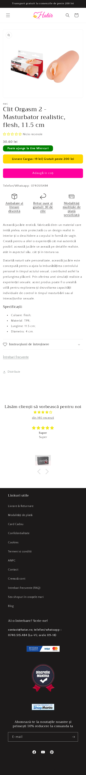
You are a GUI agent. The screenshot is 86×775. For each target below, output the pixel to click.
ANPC (11, 560)
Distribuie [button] (14, 371)
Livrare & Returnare (20, 506)
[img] (43, 412)
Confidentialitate (18, 533)
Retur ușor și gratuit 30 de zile (43, 207)
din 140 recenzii (43, 417)
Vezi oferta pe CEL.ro (65, 769)
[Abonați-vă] (73, 737)
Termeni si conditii (20, 551)
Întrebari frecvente (16, 357)
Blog (11, 606)
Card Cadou (16, 524)
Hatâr (19, 771)
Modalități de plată (20, 515)
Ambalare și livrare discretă (14, 207)
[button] (8, 15)
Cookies (13, 542)
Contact (13, 569)
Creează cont (16, 578)
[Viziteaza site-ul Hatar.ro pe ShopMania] (43, 708)
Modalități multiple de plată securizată (72, 209)
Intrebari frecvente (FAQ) (24, 588)
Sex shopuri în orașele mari (26, 597)
